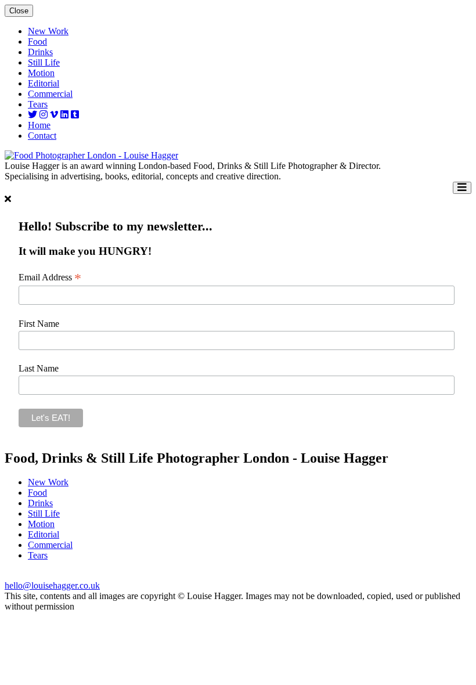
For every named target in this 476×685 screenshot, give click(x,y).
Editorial (43, 83)
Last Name (39, 368)
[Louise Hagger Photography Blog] (75, 115)
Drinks (40, 52)
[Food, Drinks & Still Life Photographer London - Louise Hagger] (91, 155)
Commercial (50, 94)
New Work (48, 31)
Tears (38, 104)
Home (39, 125)
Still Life (44, 62)
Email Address (50, 277)
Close (18, 10)
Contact (42, 135)
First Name (39, 324)
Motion (41, 73)
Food (37, 41)
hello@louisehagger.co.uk (52, 585)
